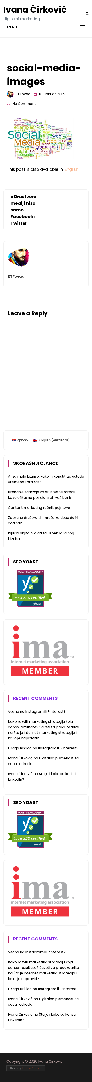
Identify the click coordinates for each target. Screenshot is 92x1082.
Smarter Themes (32, 1068)
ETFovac (22, 94)
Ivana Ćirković (35, 10)
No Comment (24, 103)
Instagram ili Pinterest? (45, 711)
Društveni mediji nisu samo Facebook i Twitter (23, 209)
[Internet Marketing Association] (41, 676)
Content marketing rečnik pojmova (39, 507)
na (16, 711)
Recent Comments (35, 698)
